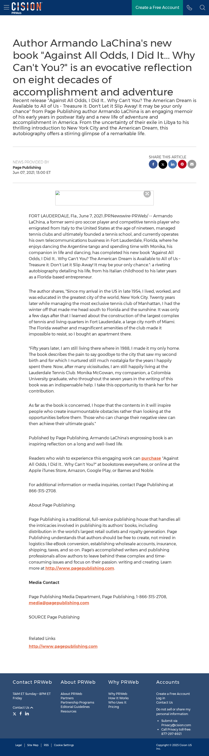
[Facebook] (20, 713)
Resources (68, 711)
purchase (151, 458)
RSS (46, 745)
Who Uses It (117, 702)
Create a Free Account (157, 7)
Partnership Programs (77, 702)
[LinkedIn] (27, 713)
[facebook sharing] (153, 165)
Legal (18, 745)
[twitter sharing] (163, 165)
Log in (160, 698)
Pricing (113, 707)
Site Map (32, 745)
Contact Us (21, 707)
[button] (105, 193)
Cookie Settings (64, 745)
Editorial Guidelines (75, 707)
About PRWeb (71, 694)
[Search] (202, 7)
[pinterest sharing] (182, 165)
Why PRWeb (117, 694)
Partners (67, 698)
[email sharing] (192, 165)
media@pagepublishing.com (59, 602)
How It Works (118, 698)
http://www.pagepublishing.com (79, 568)
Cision (183, 745)
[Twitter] (15, 713)
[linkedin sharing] (172, 165)
